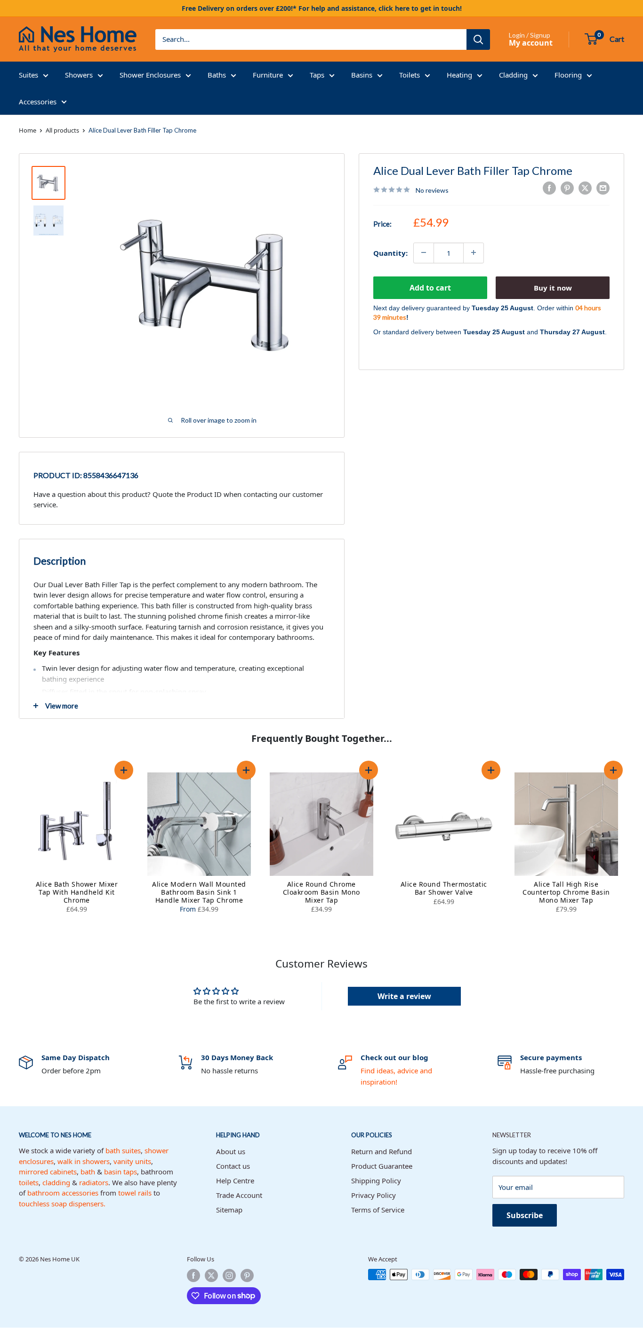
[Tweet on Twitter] (585, 188)
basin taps (120, 1171)
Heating (459, 74)
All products (62, 130)
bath (87, 1171)
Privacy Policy (373, 1195)
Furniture (268, 74)
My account (531, 43)
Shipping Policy (376, 1180)
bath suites (123, 1150)
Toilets (409, 74)
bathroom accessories (62, 1192)
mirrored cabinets (48, 1171)
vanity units (132, 1161)
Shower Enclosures (150, 74)
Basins (361, 74)
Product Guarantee (381, 1166)
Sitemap (229, 1209)
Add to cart (430, 287)
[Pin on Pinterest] (567, 188)
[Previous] (9, 844)
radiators (93, 1182)
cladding (56, 1182)
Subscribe (524, 1215)
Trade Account (239, 1195)
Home (27, 130)
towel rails (135, 1192)
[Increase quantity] (473, 252)
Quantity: (390, 252)
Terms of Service (377, 1209)
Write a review (404, 996)
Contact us (233, 1166)
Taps (317, 74)
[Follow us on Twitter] (211, 1275)
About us (230, 1151)
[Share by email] (603, 188)
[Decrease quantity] (424, 252)
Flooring (568, 74)
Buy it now (553, 287)
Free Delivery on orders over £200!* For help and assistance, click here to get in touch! (322, 8)
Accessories (37, 101)
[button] (123, 770)
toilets (29, 1182)
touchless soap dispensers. (62, 1203)
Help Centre (235, 1180)
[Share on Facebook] (549, 188)
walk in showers (83, 1161)
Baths (217, 74)
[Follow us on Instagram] (229, 1275)
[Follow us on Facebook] (193, 1275)
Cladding (513, 74)
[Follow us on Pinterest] (247, 1275)
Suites (28, 74)
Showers (79, 74)
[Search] (478, 39)
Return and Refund (381, 1151)
